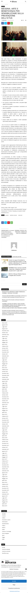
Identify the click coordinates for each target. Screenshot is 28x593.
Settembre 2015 (5, 494)
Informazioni (4, 521)
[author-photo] (14, 248)
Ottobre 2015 (5, 492)
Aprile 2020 (4, 389)
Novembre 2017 (5, 445)
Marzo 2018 (4, 437)
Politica (3, 525)
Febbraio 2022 (5, 346)
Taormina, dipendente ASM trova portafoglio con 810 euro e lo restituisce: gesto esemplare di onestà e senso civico (14, 296)
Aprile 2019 (4, 412)
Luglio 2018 (4, 430)
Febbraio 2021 (5, 369)
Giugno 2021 (4, 361)
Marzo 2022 (4, 344)
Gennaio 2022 (5, 348)
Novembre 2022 (5, 330)
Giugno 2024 (4, 328)
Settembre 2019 (5, 402)
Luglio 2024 (4, 326)
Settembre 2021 (5, 356)
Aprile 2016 (4, 480)
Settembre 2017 (5, 449)
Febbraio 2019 (5, 416)
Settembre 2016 (5, 470)
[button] (26, 569)
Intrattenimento (5, 523)
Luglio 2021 (4, 359)
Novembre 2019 (5, 398)
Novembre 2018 (5, 422)
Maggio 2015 (5, 501)
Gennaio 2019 (5, 418)
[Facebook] (2, 23)
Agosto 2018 (4, 428)
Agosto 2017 (4, 451)
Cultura (3, 517)
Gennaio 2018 (5, 441)
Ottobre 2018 (5, 424)
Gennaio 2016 (5, 486)
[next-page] (4, 280)
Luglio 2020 (4, 383)
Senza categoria (5, 533)
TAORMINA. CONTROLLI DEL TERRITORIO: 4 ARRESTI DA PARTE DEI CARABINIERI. (21, 232)
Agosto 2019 (4, 404)
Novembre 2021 (5, 352)
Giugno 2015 (4, 500)
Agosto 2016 (4, 472)
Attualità (6, 4)
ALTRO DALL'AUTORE (16, 256)
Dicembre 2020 (5, 373)
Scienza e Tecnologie (6, 531)
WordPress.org (5, 553)
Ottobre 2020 (5, 377)
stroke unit (20, 215)
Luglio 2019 (4, 406)
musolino (7, 215)
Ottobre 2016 (5, 468)
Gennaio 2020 (5, 394)
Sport (3, 535)
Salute (3, 529)
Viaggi (3, 537)
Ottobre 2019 (5, 400)
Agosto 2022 (4, 336)
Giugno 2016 (4, 476)
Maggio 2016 (5, 478)
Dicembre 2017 (5, 443)
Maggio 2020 (5, 387)
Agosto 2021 (4, 358)
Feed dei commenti (6, 551)
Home (2, 4)
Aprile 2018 (4, 435)
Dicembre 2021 (5, 350)
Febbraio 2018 (5, 439)
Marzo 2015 (4, 505)
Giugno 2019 (4, 408)
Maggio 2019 (5, 410)
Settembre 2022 (5, 334)
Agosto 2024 (4, 324)
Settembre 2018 (5, 426)
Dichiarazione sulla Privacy (15, 591)
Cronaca (4, 515)
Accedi (3, 547)
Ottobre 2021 (5, 354)
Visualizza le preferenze (14, 588)
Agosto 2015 (4, 496)
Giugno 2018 (4, 431)
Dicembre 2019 (5, 396)
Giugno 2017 (4, 455)
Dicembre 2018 (5, 420)
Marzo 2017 (4, 459)
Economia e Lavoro (6, 519)
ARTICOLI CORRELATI (6, 256)
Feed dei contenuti (6, 549)
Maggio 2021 (5, 363)
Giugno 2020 (4, 385)
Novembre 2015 (5, 490)
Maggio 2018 (5, 433)
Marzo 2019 (4, 414)
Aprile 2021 (4, 365)
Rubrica (3, 527)
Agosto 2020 (4, 381)
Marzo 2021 (4, 367)
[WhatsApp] (11, 23)
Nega (14, 584)
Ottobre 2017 (5, 447)
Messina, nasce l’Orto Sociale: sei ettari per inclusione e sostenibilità (13, 300)
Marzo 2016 (4, 482)
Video (3, 539)
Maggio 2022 (5, 342)
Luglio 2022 (4, 338)
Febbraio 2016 (5, 484)
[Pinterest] (8, 23)
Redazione (4, 20)
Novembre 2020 (5, 375)
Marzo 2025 (4, 323)
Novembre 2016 (5, 466)
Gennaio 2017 (5, 463)
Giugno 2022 (4, 340)
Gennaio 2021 (5, 371)
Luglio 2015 (4, 498)
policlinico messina (13, 215)
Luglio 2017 (4, 453)
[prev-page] (2, 280)
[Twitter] (5, 23)
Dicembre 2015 (5, 488)
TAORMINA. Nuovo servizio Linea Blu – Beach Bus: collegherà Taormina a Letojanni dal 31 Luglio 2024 (17, 269)
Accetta (14, 581)
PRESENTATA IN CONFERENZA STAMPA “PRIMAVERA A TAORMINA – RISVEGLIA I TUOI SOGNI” (13, 292)
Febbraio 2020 (5, 393)
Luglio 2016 (4, 474)
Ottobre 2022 (5, 332)
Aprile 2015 (4, 503)
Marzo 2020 (4, 391)
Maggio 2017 (5, 457)
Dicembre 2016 (5, 465)
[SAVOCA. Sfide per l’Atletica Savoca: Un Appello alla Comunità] (4, 275)
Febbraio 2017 (5, 461)
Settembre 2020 (5, 379)
